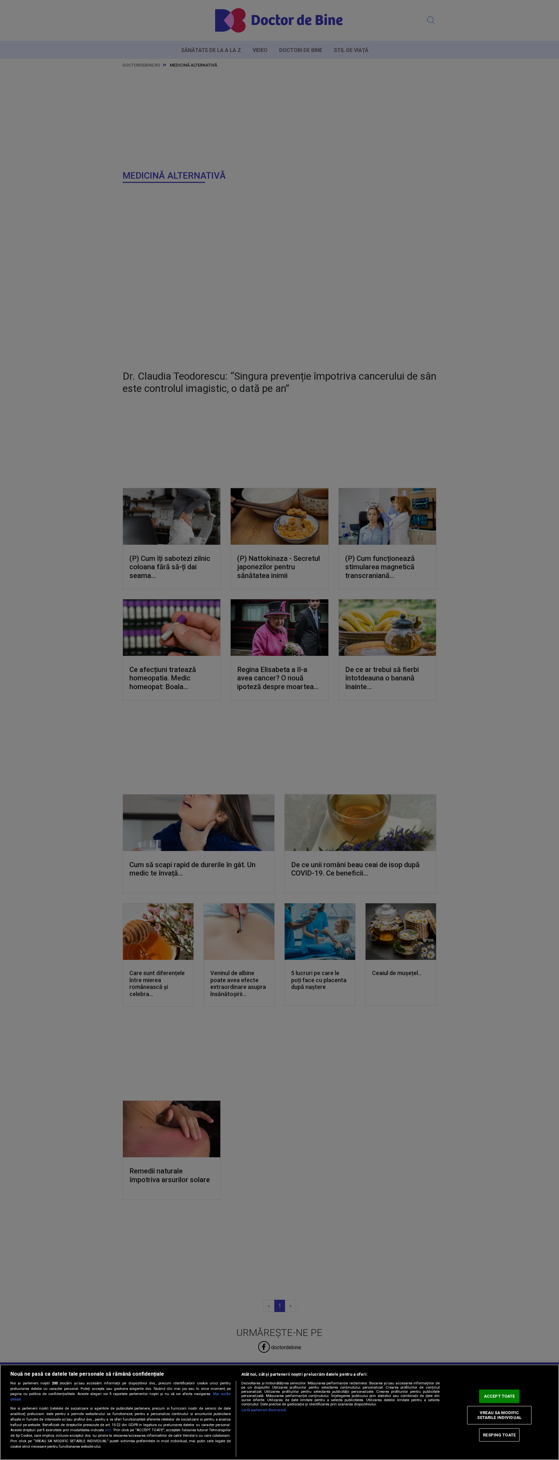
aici (108, 1430)
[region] (279, 1412)
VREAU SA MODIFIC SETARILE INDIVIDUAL (499, 1415)
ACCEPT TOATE (499, 1396)
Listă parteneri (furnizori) (263, 1410)
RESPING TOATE (499, 1434)
